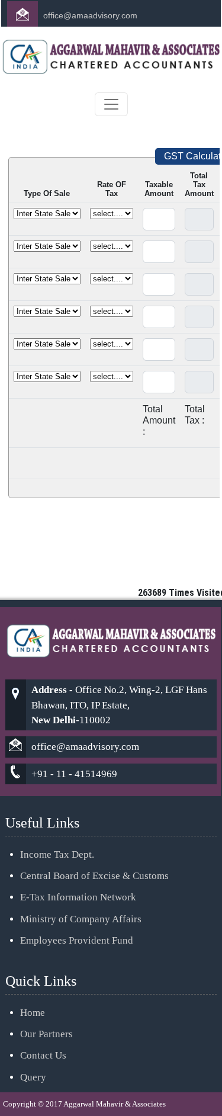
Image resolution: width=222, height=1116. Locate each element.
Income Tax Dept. (57, 854)
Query (33, 1077)
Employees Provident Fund (76, 940)
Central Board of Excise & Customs (94, 875)
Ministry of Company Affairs (80, 919)
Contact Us (43, 1055)
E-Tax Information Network (78, 897)
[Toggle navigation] (111, 104)
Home (32, 1012)
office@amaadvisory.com (90, 15)
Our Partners (46, 1034)
